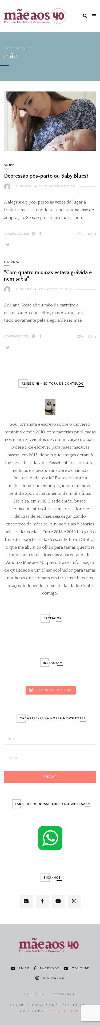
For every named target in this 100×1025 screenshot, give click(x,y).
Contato (34, 994)
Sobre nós (63, 994)
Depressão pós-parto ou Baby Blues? (46, 176)
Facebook (50, 968)
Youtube (80, 968)
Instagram (54, 978)
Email (24, 968)
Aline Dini (23, 186)
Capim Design (63, 1011)
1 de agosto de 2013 (55, 289)
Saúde (9, 165)
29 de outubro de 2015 (57, 186)
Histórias (11, 262)
